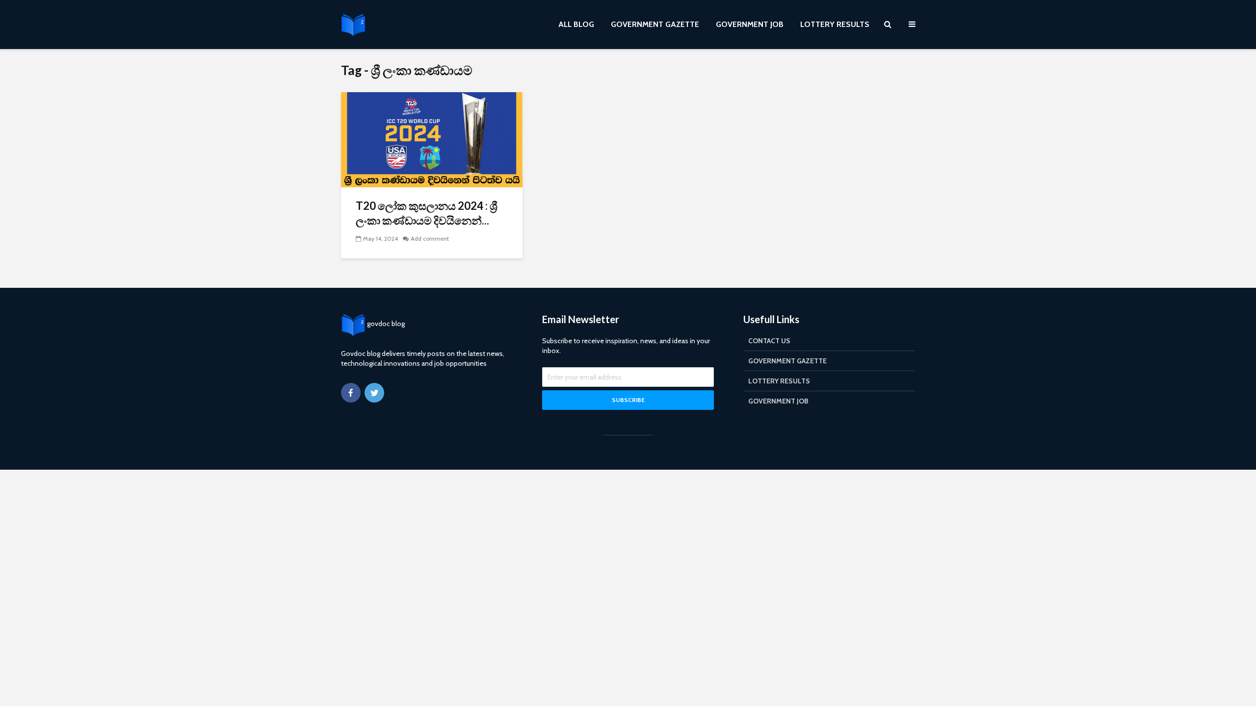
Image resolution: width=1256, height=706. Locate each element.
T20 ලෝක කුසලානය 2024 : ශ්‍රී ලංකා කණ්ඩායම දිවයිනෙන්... (426, 213)
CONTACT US (769, 340)
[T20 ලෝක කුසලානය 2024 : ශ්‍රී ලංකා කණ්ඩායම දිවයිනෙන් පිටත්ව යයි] (432, 139)
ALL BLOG (576, 24)
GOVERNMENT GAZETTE (655, 24)
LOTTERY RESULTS (834, 24)
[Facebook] (351, 393)
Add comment (430, 238)
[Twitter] (374, 393)
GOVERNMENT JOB (750, 24)
